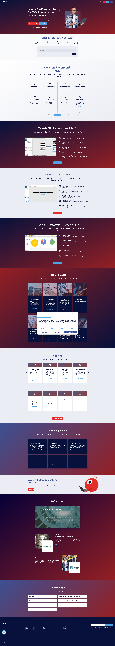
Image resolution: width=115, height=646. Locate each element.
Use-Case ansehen (50, 309)
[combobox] (57, 50)
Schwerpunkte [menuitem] (35, 622)
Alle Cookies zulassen (70, 332)
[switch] (52, 328)
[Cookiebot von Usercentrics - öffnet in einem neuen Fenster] (73, 313)
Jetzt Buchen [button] (31, 489)
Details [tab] (57, 316)
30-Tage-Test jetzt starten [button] (57, 418)
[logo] (4, 623)
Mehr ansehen (34, 380)
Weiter (74, 54)
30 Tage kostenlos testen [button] (33, 23)
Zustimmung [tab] (44, 316)
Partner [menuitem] (59, 1)
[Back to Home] (4, 2)
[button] (26, 372)
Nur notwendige (44, 332)
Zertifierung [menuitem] (45, 622)
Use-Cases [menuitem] (49, 1)
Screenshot (35, 91)
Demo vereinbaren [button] (43, 23)
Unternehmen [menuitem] (70, 1)
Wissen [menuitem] (64, 1)
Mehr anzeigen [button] (57, 115)
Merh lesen (57, 544)
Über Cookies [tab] (71, 316)
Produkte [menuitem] (44, 1)
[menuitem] (55, 2)
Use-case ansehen (35, 308)
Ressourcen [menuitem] (63, 622)
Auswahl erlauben (57, 332)
